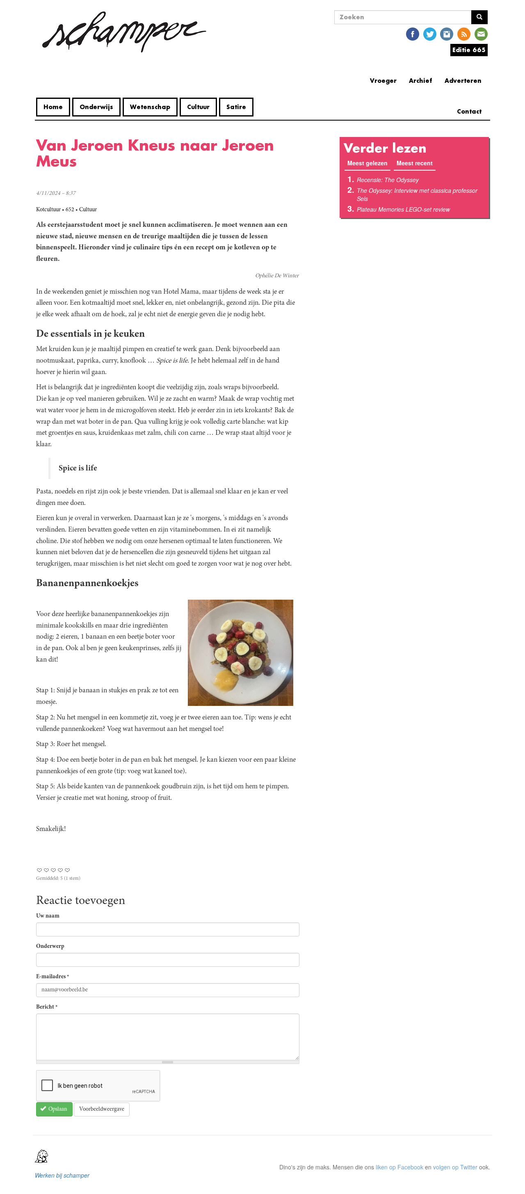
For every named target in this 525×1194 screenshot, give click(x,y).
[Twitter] (429, 33)
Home (53, 107)
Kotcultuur (48, 210)
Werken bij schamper (62, 1175)
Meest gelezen (368, 163)
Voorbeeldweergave (101, 1109)
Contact (469, 111)
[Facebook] (412, 33)
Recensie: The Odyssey (388, 180)
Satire (236, 107)
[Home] (124, 32)
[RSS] (463, 33)
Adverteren (463, 80)
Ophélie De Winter (277, 276)
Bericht (47, 1007)
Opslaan (57, 1109)
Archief (420, 80)
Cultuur (198, 107)
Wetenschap (150, 107)
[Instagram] (446, 33)
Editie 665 (469, 50)
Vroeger (383, 80)
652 (70, 210)
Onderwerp (50, 947)
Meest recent (415, 163)
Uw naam (47, 916)
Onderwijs (96, 107)
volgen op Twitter (455, 1167)
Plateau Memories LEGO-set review (403, 209)
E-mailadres (52, 977)
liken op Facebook (399, 1167)
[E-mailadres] (481, 33)
